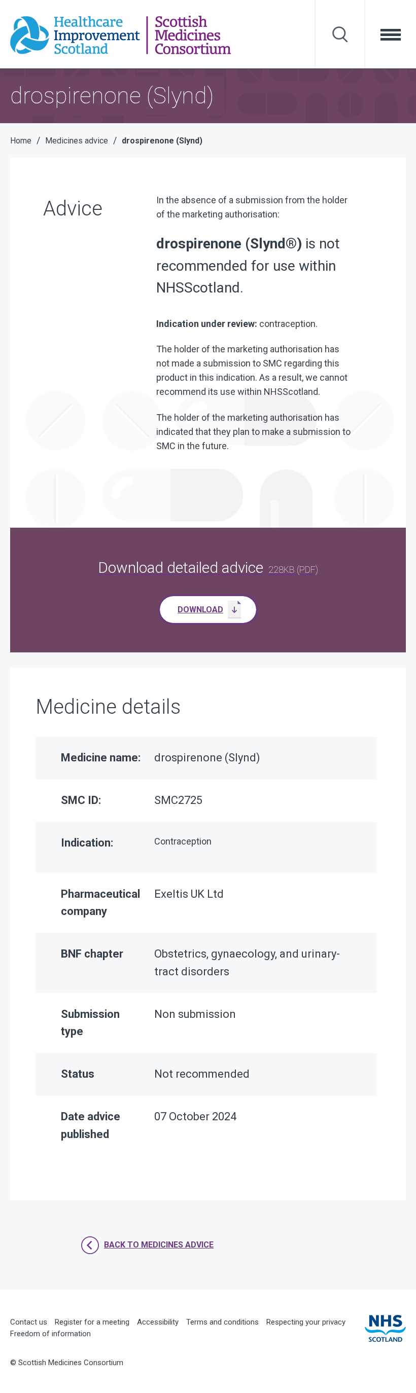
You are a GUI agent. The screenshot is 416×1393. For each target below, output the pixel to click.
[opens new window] (385, 1327)
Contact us (28, 1322)
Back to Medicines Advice (159, 1245)
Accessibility (158, 1322)
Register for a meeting (92, 1322)
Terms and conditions (222, 1322)
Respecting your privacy (305, 1322)
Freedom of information (50, 1333)
